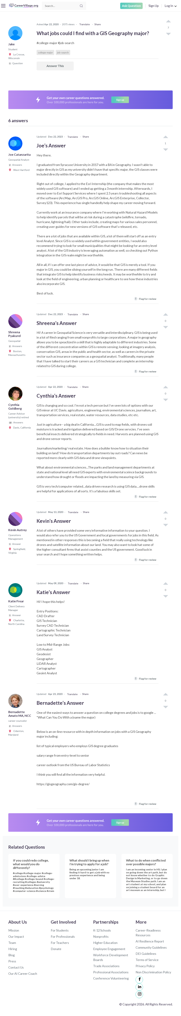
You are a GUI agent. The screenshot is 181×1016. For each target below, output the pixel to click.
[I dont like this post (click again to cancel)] (168, 33)
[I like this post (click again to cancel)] (168, 21)
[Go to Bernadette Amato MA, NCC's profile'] (16, 702)
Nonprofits (101, 936)
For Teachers (60, 943)
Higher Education (105, 943)
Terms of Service (147, 960)
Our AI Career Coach (22, 973)
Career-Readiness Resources (148, 932)
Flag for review (145, 298)
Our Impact (16, 936)
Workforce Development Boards (110, 957)
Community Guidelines (151, 947)
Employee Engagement (109, 949)
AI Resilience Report (150, 941)
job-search (63, 52)
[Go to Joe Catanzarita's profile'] (16, 144)
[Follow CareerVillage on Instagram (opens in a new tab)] (139, 994)
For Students (60, 930)
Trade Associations (106, 966)
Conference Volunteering (111, 978)
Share (97, 24)
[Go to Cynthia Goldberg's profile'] (16, 395)
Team (12, 943)
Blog (11, 955)
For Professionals (63, 936)
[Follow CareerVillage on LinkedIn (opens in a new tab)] (139, 987)
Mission (13, 930)
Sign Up (153, 6)
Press (12, 961)
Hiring (12, 949)
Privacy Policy (145, 966)
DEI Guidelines (146, 954)
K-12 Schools (102, 930)
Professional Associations (111, 972)
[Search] (81, 6)
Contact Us (16, 967)
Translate (84, 24)
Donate (56, 949)
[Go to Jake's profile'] (16, 34)
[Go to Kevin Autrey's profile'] (16, 520)
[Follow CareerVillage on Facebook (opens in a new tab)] (139, 979)
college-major (45, 52)
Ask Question (131, 6)
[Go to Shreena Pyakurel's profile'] (16, 322)
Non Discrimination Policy (153, 972)
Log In (169, 6)
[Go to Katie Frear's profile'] (16, 591)
